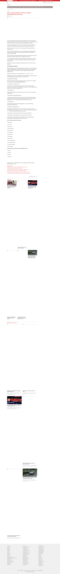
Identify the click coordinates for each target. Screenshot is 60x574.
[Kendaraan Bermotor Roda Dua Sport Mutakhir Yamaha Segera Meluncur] (32, 183)
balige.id (8, 555)
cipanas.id (8, 548)
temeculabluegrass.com (10, 561)
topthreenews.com (10, 556)
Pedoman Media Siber (39, 570)
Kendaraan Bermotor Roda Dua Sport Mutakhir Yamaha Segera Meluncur (18, 169)
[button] (52, 2)
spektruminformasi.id (41, 550)
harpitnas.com (40, 559)
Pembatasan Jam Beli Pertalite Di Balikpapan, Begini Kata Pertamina (11, 187)
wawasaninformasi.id (41, 547)
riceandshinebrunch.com (26, 552)
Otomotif (8, 11)
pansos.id (39, 555)
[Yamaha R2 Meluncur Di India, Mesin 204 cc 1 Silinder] (22, 213)
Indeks (18, 570)
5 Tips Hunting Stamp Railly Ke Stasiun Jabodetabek (18, 0)
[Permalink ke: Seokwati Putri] (8, 16)
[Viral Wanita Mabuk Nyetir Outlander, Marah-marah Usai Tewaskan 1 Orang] (22, 283)
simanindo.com (40, 564)
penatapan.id (9, 554)
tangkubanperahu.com (41, 561)
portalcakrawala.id (41, 549)
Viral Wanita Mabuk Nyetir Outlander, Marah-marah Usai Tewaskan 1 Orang (22, 318)
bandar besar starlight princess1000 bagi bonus (45, 9)
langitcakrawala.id (25, 560)
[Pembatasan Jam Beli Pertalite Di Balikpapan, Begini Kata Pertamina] (11, 183)
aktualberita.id (25, 564)
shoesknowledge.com (26, 553)
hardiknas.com (40, 557)
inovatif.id (8, 550)
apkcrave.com (25, 545)
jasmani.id (8, 547)
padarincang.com (40, 565)
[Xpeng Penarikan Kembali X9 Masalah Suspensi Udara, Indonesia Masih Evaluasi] (32, 252)
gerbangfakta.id (40, 552)
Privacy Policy (26, 570)
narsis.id (39, 554)
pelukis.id (8, 545)
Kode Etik (21, 570)
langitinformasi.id (25, 561)
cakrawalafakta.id (40, 545)
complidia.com (25, 547)
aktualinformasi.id (25, 554)
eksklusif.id (8, 549)
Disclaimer (33, 570)
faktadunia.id (24, 555)
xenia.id (8, 551)
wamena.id (8, 552)
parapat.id (8, 553)
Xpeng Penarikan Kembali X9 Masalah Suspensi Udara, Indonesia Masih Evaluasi (19, 173)
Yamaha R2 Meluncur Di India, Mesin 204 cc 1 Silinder (14, 168)
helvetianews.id (25, 559)
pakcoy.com (40, 558)
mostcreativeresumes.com (26, 550)
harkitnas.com (40, 560)
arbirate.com (9, 559)
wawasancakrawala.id (26, 563)
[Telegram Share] (34, 176)
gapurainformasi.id (25, 556)
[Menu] (7, 2)
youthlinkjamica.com (10, 558)
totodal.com (9, 564)
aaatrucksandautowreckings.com (12, 557)
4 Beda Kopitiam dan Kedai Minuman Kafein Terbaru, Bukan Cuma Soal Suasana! (41, 0)
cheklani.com (9, 563)
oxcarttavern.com (25, 551)
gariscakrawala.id (25, 557)
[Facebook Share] (29, 176)
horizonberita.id (40, 548)
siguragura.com (40, 563)
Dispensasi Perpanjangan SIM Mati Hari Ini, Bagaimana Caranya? (16, 170)
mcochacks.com (25, 549)
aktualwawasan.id (40, 551)
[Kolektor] (8, 4)
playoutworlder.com (10, 560)
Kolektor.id (32, 571)
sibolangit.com (40, 562)
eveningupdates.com (26, 548)
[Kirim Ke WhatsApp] (36, 176)
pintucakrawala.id (25, 562)
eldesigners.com (9, 562)
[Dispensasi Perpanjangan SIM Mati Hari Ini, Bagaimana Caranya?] (11, 283)
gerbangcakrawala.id (26, 558)
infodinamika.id (40, 553)
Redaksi (30, 570)
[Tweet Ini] (31, 176)
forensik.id (39, 556)
